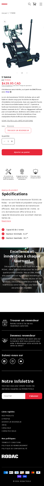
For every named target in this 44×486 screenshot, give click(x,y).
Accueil (4, 13)
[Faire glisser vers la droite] (26, 72)
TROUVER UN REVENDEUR (18, 130)
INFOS (4, 425)
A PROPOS (6, 419)
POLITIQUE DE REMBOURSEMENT (15, 446)
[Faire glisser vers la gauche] (17, 72)
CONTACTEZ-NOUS (9, 431)
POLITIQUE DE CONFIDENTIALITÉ (14, 449)
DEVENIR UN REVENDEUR (11, 422)
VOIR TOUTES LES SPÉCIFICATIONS (17, 121)
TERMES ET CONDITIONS (11, 442)
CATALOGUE (6, 428)
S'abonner (33, 396)
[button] (39, 4)
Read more (6, 221)
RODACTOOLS (25, 481)
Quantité (5, 136)
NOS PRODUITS (8, 416)
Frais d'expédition (7, 85)
